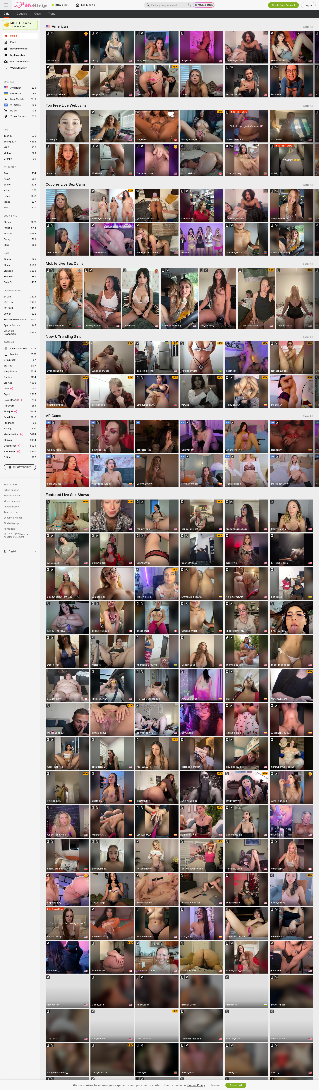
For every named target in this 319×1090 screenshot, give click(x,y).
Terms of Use (11, 512)
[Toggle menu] (6, 5)
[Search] (189, 5)
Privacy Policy (11, 506)
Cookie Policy (196, 1085)
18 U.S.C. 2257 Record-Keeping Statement (16, 535)
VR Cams (53, 416)
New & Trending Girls (63, 336)
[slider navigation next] (310, 64)
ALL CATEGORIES (22, 467)
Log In (308, 5)
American (60, 26)
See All (308, 27)
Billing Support (11, 490)
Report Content (12, 495)
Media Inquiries (12, 501)
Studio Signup (11, 523)
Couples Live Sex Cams (66, 184)
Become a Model (13, 517)
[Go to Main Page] (30, 5)
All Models (9, 529)
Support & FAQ (11, 484)
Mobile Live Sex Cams (64, 263)
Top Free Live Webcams (66, 105)
